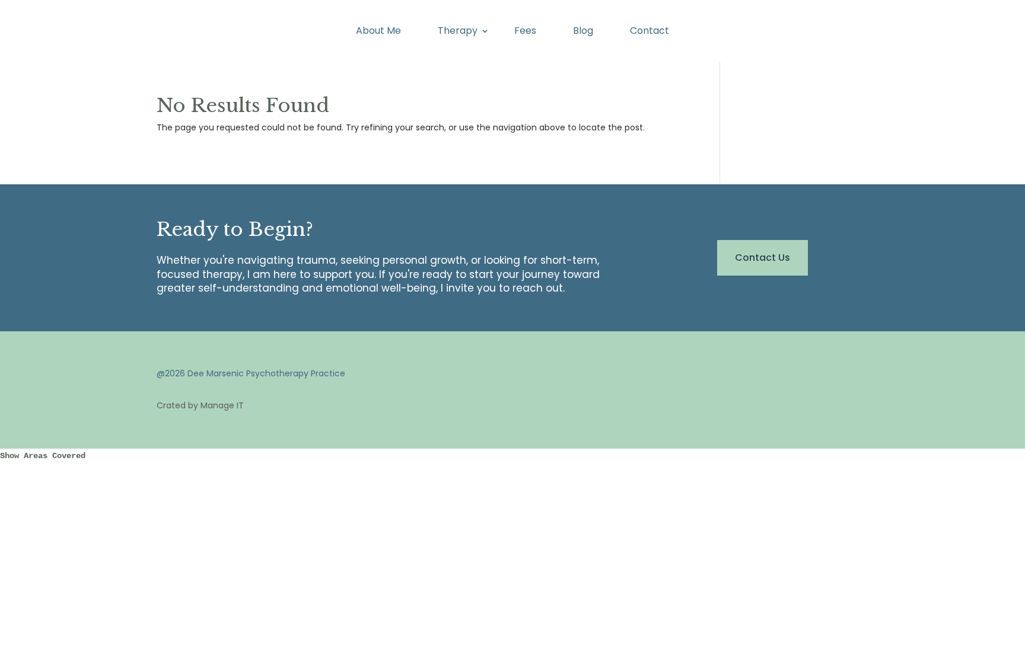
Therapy (458, 32)
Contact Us (762, 257)
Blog (583, 32)
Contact (649, 32)
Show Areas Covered (42, 455)
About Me (378, 32)
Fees (525, 32)
